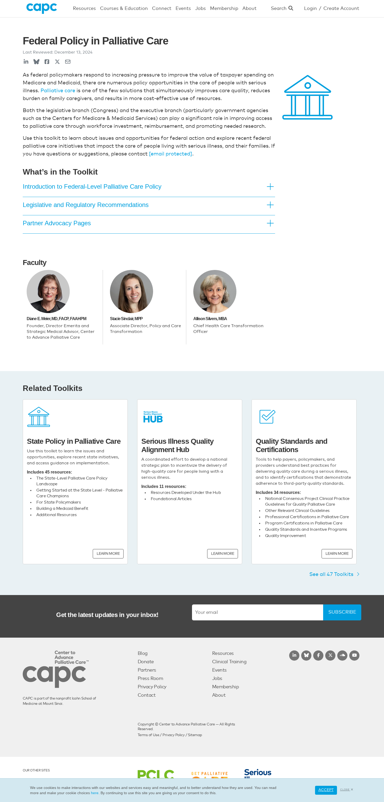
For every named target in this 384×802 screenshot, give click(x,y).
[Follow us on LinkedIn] (294, 655)
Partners (147, 670)
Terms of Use (148, 735)
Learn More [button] (108, 554)
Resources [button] (84, 8)
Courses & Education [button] (124, 8)
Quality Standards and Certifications (291, 445)
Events (219, 670)
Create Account (341, 8)
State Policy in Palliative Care (74, 441)
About (218, 695)
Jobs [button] (200, 8)
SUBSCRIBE (342, 612)
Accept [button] (326, 790)
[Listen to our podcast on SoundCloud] (342, 655)
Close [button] (345, 789)
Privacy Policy (152, 687)
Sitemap (195, 735)
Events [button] (183, 8)
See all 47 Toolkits (332, 574)
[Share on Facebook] (47, 62)
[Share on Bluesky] (36, 62)
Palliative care (57, 90)
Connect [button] (161, 8)
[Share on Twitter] (57, 62)
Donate (146, 662)
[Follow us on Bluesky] (306, 655)
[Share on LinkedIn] (26, 62)
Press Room (150, 678)
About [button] (249, 8)
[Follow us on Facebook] (318, 655)
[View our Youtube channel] (354, 655)
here (94, 793)
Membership (225, 687)
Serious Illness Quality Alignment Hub (177, 445)
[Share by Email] (68, 62)
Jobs (217, 678)
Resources (223, 653)
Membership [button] (224, 8)
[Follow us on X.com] (330, 655)
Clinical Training (229, 662)
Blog (143, 653)
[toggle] (270, 187)
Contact (146, 695)
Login (310, 8)
